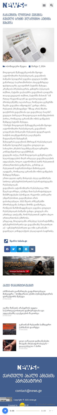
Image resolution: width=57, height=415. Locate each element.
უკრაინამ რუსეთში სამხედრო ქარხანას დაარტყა (35, 326)
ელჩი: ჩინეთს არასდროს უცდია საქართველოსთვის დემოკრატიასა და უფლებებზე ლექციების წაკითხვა (23, 310)
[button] (44, 5)
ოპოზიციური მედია (16, 66)
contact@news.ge (28, 391)
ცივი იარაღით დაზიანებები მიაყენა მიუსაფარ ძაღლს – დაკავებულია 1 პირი (34, 344)
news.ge (32, 400)
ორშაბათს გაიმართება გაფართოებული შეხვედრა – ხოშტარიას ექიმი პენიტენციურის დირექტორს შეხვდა (28, 294)
